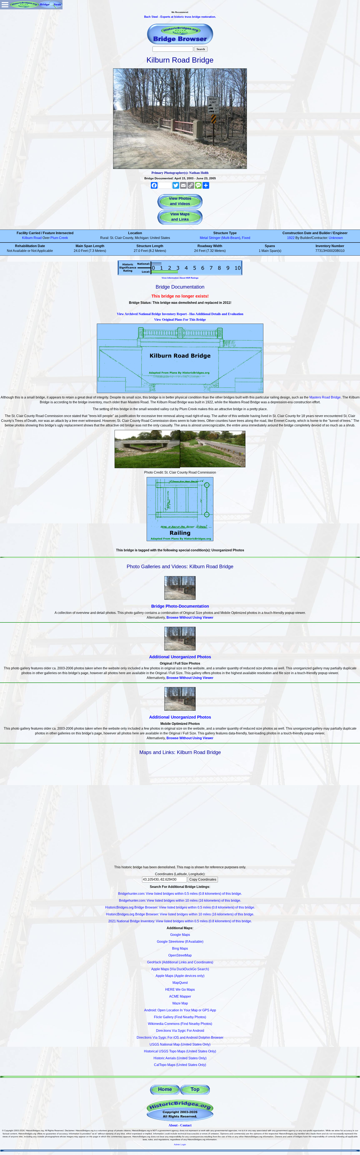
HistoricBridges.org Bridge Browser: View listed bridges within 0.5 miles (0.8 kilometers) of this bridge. (180, 907)
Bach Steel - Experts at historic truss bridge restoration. (180, 16)
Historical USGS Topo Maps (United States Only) (180, 1051)
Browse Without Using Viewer (189, 617)
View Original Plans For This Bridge (180, 319)
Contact (185, 1125)
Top (195, 1089)
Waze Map (180, 1003)
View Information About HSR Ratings (180, 278)
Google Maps (180, 934)
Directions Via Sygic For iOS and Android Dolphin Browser (180, 1037)
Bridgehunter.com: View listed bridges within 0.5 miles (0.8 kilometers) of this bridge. (180, 893)
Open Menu (5, 4)
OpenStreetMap (180, 955)
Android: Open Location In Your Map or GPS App (180, 1010)
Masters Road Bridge (325, 397)
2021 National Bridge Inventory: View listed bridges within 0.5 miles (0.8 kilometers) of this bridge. (180, 921)
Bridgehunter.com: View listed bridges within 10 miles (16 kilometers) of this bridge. (180, 900)
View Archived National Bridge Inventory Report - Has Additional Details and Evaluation (180, 314)
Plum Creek (59, 238)
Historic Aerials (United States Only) (180, 1058)
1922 (291, 238)
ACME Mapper (180, 996)
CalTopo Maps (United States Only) (180, 1065)
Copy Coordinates (202, 879)
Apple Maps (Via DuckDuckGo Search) (180, 969)
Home (165, 1089)
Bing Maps (180, 948)
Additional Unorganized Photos (180, 657)
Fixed (246, 238)
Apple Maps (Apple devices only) (180, 976)
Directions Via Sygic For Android (180, 1030)
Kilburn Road (32, 238)
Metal (204, 238)
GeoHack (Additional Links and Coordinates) (180, 962)
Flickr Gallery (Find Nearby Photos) (180, 1017)
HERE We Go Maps (180, 989)
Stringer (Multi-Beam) (224, 238)
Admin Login (180, 1144)
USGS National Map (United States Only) (180, 1044)
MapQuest (180, 982)
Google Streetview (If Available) (180, 941)
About (173, 1125)
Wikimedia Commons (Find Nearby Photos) (180, 1024)
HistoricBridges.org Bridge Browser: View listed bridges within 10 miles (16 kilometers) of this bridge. (180, 914)
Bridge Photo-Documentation (180, 606)
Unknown (336, 238)
